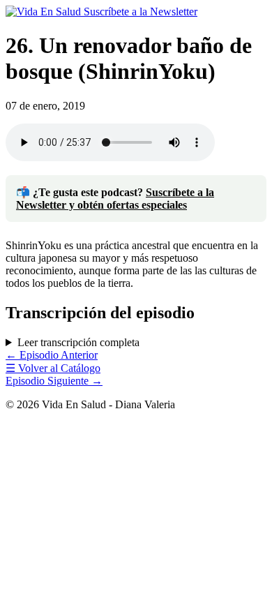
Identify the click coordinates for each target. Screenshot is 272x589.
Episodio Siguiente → (54, 381)
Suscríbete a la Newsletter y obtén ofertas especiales (115, 198)
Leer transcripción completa (78, 342)
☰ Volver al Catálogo (53, 368)
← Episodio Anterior (52, 355)
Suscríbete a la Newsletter (140, 11)
